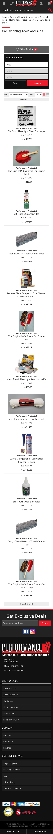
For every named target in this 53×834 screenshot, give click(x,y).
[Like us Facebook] (26, 631)
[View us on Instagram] (32, 631)
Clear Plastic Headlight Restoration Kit (26, 379)
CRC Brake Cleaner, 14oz (26, 213)
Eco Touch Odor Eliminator (26, 501)
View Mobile (40, 831)
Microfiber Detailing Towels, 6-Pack (26, 418)
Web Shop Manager (37, 826)
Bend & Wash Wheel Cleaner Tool (26, 253)
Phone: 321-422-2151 (13, 666)
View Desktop (13, 831)
